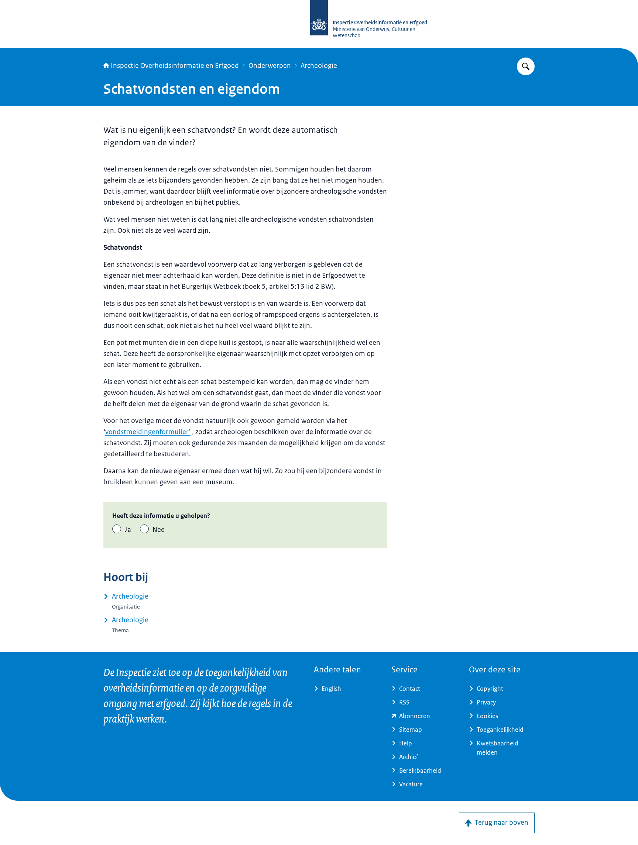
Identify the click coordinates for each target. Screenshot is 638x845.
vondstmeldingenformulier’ (148, 431)
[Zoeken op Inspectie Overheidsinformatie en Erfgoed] (526, 66)
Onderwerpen (269, 65)
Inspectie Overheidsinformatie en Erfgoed (175, 65)
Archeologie (319, 65)
